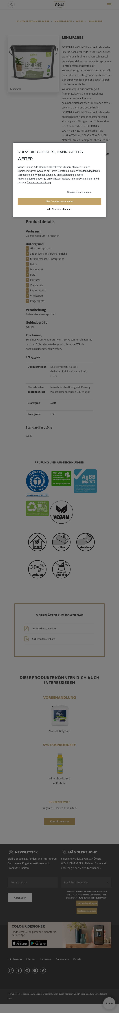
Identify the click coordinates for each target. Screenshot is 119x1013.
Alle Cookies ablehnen (59, 209)
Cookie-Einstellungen (79, 191)
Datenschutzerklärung (39, 182)
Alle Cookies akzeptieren (59, 201)
